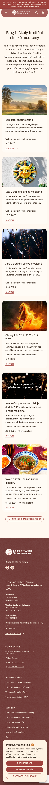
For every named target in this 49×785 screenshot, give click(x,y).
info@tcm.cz (13, 658)
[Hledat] (36, 12)
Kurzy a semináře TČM (14, 722)
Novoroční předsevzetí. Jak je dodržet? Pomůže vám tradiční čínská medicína (23, 407)
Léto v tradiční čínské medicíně (23, 191)
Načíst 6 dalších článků (26, 519)
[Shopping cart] (43, 12)
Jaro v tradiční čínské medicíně (23, 263)
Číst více (9, 148)
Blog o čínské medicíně (15, 732)
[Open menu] (6, 12)
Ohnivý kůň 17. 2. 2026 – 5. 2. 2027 (22, 337)
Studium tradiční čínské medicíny (19, 712)
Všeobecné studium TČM (16, 692)
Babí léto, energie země (19, 119)
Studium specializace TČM (16, 697)
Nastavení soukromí (25, 776)
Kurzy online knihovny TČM (16, 727)
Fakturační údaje (13, 633)
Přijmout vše (24, 763)
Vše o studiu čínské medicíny (18, 682)
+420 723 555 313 (16, 662)
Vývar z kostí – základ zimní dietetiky (21, 480)
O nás (7, 737)
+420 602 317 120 (16, 666)
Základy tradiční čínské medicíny (19, 687)
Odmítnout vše (24, 769)
